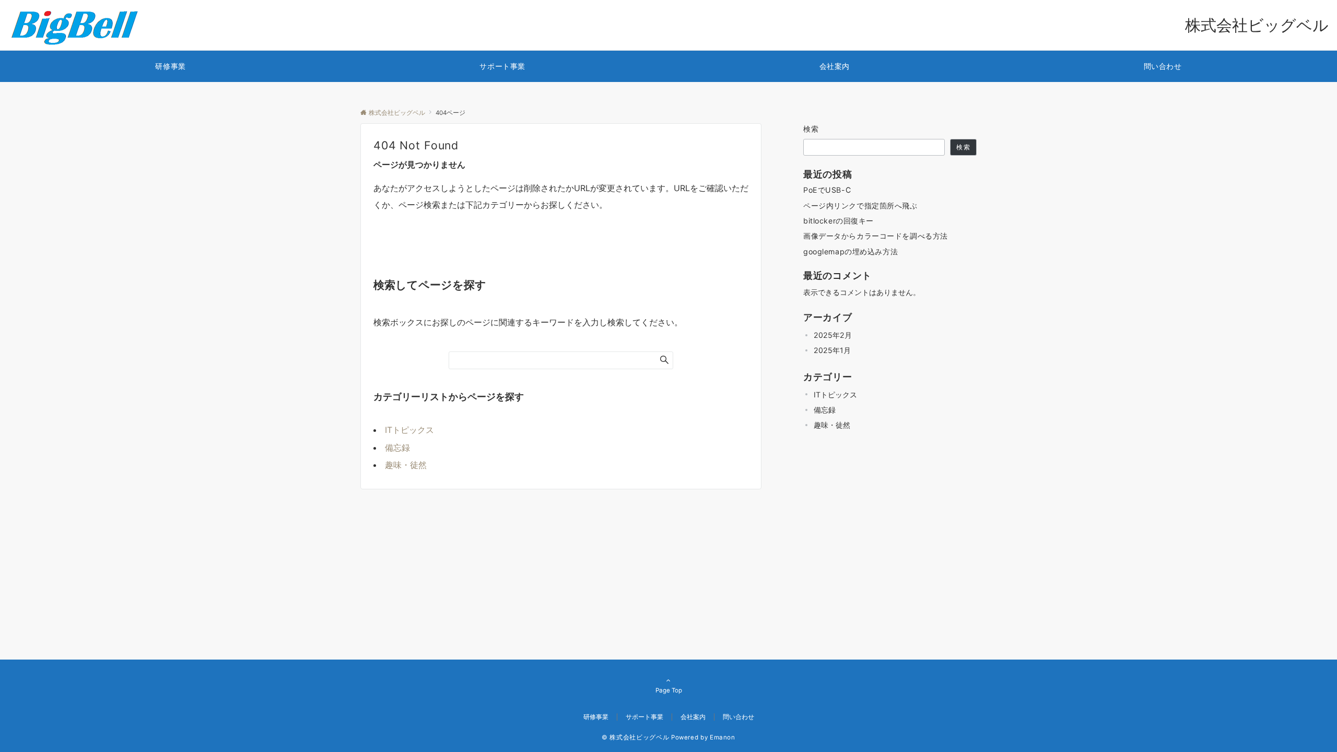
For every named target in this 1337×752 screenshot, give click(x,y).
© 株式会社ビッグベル (635, 737)
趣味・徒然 (406, 465)
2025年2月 (833, 335)
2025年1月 (832, 350)
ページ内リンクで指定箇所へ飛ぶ (860, 205)
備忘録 (397, 447)
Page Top (668, 690)
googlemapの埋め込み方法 (850, 251)
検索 (811, 128)
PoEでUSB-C (827, 189)
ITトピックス (409, 430)
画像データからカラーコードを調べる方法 (875, 235)
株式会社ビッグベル (1257, 25)
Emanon (722, 737)
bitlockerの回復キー (838, 220)
